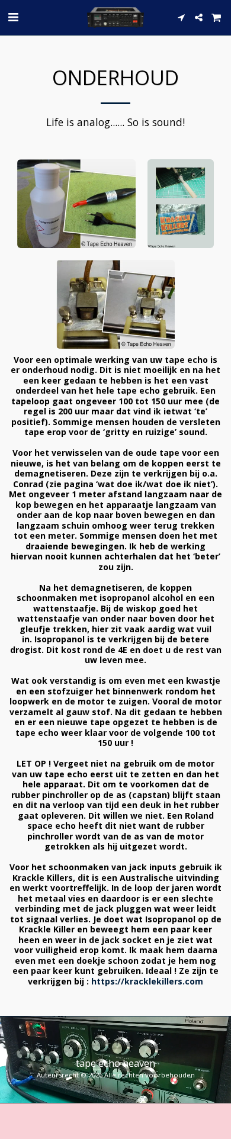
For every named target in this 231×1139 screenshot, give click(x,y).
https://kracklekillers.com (147, 981)
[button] (13, 17)
